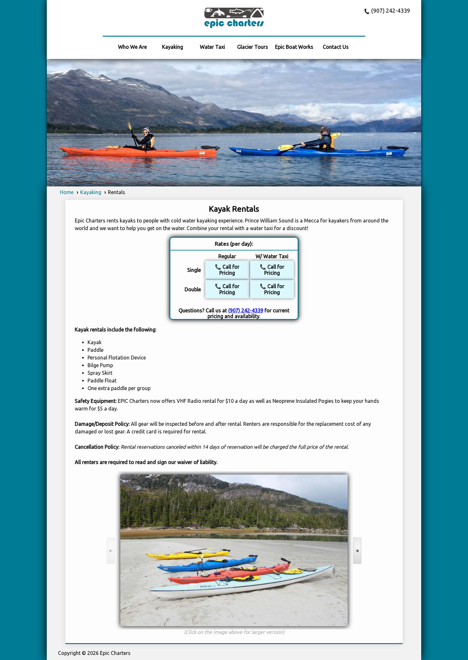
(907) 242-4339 (390, 11)
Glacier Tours (252, 47)
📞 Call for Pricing (227, 270)
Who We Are (132, 47)
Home (67, 192)
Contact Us (336, 47)
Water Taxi (212, 47)
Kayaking (172, 47)
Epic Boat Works (294, 47)
